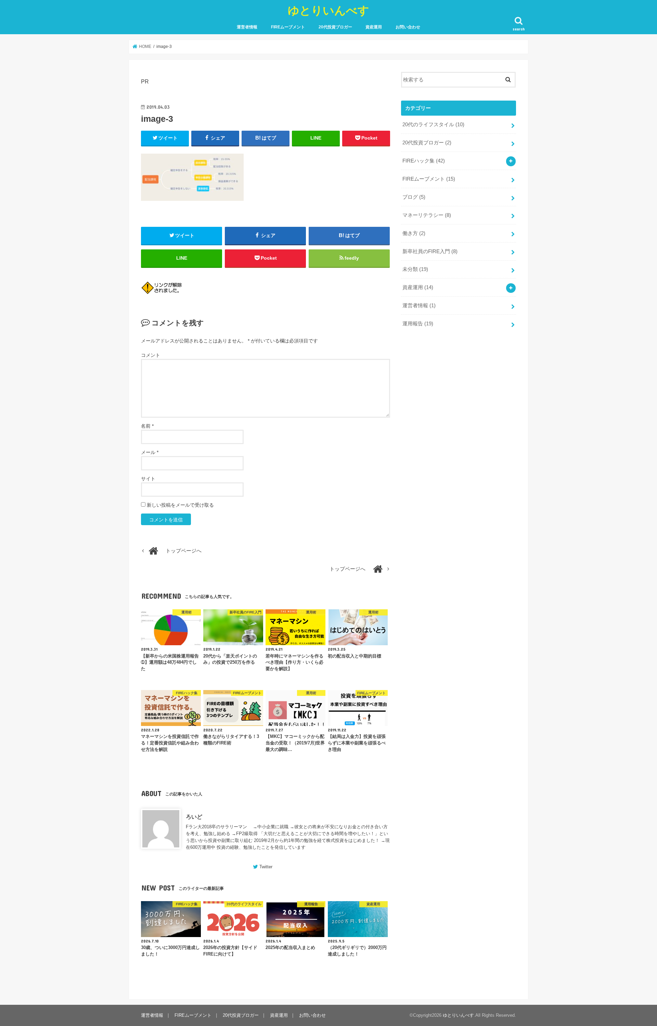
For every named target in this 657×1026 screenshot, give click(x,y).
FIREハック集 (423, 161)
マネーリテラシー (426, 215)
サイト (148, 478)
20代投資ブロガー (335, 27)
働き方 (413, 233)
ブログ (413, 197)
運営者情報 (247, 27)
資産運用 (373, 27)
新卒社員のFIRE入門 (430, 251)
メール (149, 452)
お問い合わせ (408, 27)
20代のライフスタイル (433, 124)
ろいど (194, 817)
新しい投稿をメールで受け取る (180, 505)
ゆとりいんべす (328, 10)
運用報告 (417, 323)
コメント (150, 355)
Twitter (265, 866)
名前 (147, 426)
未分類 (415, 269)
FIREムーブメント (288, 27)
